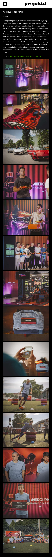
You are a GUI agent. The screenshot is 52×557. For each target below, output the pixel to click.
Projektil (35, 4)
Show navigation (5, 4)
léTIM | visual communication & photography (24, 56)
